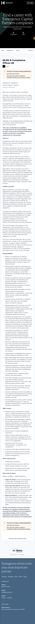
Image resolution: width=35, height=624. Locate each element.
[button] (30, 3)
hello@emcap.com (7, 592)
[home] (7, 2)
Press (16, 576)
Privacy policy (13, 554)
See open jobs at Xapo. (13, 73)
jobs (2, 50)
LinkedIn (9, 598)
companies (10, 50)
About (20, 576)
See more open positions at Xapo (17, 538)
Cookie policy (21, 554)
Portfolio (4, 576)
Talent (25, 576)
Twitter (4, 598)
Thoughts (10, 576)
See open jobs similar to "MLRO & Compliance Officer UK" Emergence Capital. (18, 76)
